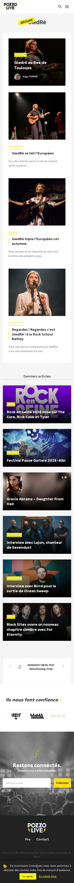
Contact (42, 839)
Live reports (16, 146)
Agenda (13, 232)
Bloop (37, 856)
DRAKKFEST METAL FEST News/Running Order (36, 667)
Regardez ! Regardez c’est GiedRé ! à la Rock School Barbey (33, 334)
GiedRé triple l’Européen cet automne (35, 241)
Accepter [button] (28, 876)
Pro (28, 839)
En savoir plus (48, 876)
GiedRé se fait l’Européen (33, 153)
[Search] (60, 6)
